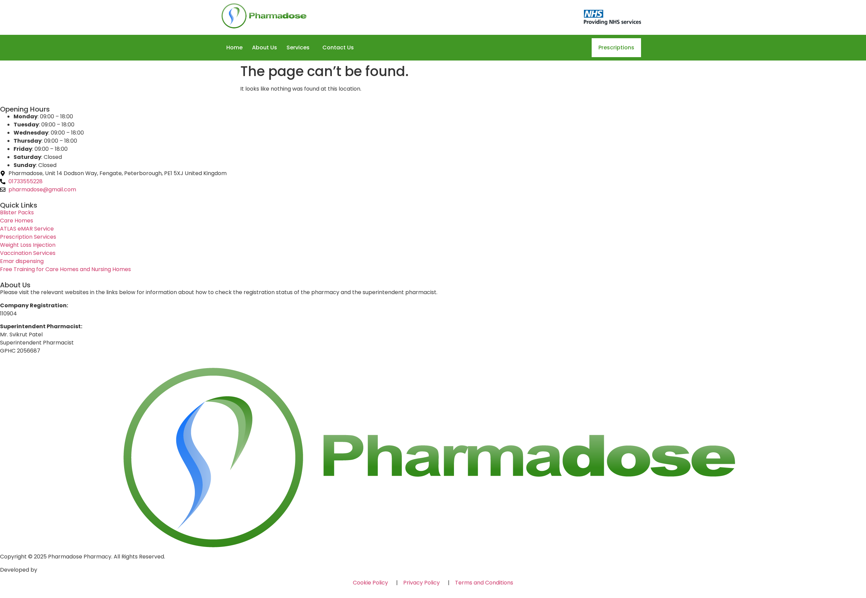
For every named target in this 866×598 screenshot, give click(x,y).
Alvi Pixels (51, 570)
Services (298, 47)
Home (234, 47)
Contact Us (338, 47)
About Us (264, 47)
